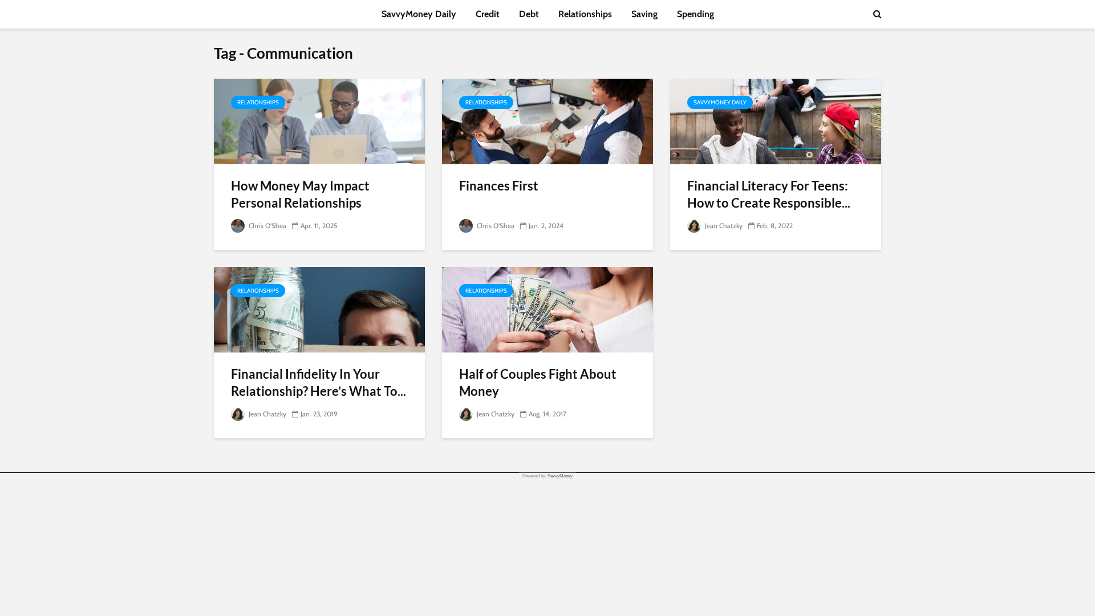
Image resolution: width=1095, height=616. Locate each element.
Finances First (498, 185)
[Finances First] (547, 120)
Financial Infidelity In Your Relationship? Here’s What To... (318, 382)
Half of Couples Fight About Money (538, 382)
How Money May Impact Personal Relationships (300, 194)
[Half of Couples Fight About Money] (547, 308)
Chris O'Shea (266, 225)
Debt (529, 14)
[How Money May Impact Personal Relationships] (319, 120)
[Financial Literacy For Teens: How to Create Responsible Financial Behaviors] (775, 120)
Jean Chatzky (723, 225)
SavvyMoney (560, 476)
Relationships (585, 14)
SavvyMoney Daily (419, 14)
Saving (644, 14)
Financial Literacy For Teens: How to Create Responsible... (768, 194)
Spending (695, 14)
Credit (488, 14)
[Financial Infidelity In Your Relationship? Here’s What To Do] (319, 308)
